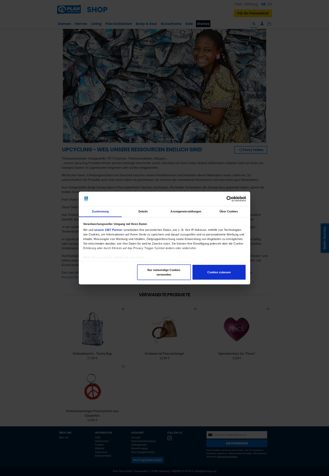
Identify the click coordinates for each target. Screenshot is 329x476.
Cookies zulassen (219, 272)
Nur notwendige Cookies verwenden (163, 272)
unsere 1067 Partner (108, 229)
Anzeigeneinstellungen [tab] (185, 211)
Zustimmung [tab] (100, 211)
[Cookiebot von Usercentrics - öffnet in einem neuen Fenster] (229, 199)
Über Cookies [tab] (229, 211)
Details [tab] (143, 211)
